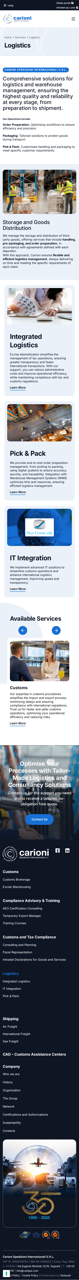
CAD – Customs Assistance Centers (34, 1054)
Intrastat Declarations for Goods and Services (34, 959)
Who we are (11, 1074)
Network (9, 1106)
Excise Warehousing (17, 887)
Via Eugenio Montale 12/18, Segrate (38, 1266)
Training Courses (14, 923)
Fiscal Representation (17, 952)
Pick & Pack (11, 996)
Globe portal (63, 2)
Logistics (11, 973)
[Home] (26, 854)
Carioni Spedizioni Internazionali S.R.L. (28, 1256)
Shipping (11, 1019)
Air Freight (10, 1026)
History (8, 1082)
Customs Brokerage (16, 879)
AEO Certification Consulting (22, 908)
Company (11, 1066)
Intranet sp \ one (66, 7)
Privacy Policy (11, 1275)
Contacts (9, 1131)
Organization (11, 1090)
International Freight (16, 1034)
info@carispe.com (27, 1270)
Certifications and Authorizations (25, 1114)
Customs (11, 872)
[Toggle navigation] (63, 18)
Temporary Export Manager (22, 916)
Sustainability (12, 1122)
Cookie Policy (30, 1275)
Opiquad (65, 1275)
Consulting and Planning (19, 945)
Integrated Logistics (16, 981)
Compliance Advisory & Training (31, 900)
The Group (10, 1098)
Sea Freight (10, 1041)
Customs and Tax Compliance (29, 937)
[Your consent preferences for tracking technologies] (6, 1273)
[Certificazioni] (25, 1234)
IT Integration (12, 988)
